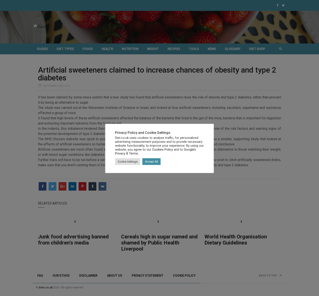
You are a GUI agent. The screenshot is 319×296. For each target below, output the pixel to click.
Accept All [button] (151, 161)
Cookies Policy (162, 149)
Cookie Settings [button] (128, 161)
